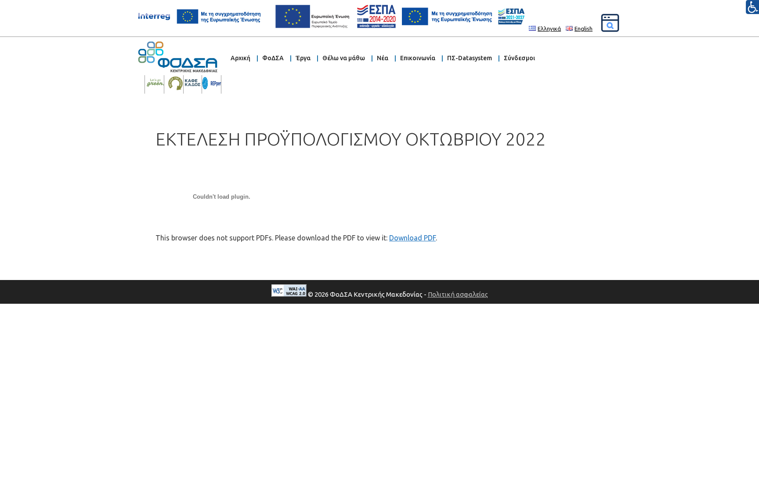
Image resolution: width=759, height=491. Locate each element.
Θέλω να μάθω (343, 58)
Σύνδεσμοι (519, 58)
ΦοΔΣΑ (273, 58)
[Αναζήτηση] (610, 23)
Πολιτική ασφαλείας (458, 294)
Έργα (303, 58)
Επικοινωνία (417, 58)
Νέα (382, 58)
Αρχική (240, 58)
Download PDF (412, 238)
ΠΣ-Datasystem (469, 58)
